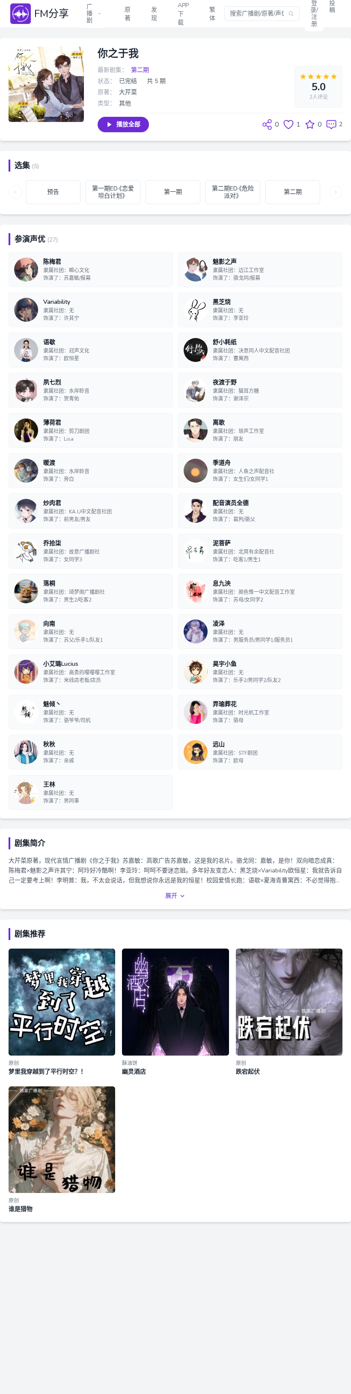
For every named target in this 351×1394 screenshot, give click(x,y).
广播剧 (89, 13)
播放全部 (128, 124)
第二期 (140, 70)
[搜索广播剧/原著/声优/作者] (291, 14)
